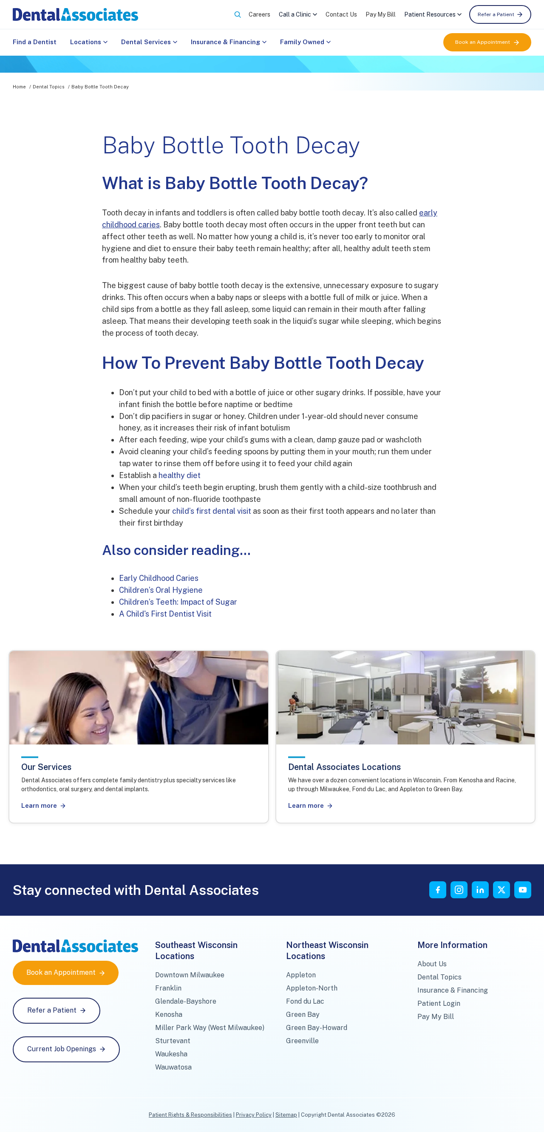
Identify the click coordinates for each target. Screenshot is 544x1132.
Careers (259, 14)
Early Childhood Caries (158, 578)
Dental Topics (49, 86)
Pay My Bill (381, 14)
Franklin (168, 988)
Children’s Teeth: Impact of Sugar (178, 601)
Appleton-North (311, 988)
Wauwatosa (173, 1067)
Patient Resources (430, 14)
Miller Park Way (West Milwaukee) (209, 1028)
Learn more (39, 805)
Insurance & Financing (225, 41)
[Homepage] (75, 14)
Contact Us (341, 14)
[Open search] (237, 14)
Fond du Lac (305, 1001)
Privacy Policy (254, 1115)
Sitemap (286, 1115)
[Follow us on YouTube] (522, 889)
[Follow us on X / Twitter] (501, 889)
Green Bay (303, 1014)
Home (19, 86)
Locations (85, 41)
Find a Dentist (35, 41)
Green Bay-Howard (316, 1028)
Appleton (301, 975)
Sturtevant (172, 1041)
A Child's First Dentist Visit (165, 613)
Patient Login (438, 1003)
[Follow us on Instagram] (459, 889)
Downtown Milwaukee (189, 975)
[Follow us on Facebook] (437, 889)
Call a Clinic (295, 14)
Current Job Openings (61, 1049)
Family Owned (302, 41)
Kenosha (168, 1014)
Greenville (302, 1041)
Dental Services (146, 41)
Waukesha (171, 1054)
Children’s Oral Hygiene (161, 590)
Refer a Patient (496, 14)
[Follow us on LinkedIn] (480, 889)
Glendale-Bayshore (185, 1001)
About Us (432, 964)
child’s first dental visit (211, 511)
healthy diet (180, 475)
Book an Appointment (482, 42)
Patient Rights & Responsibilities (190, 1115)
